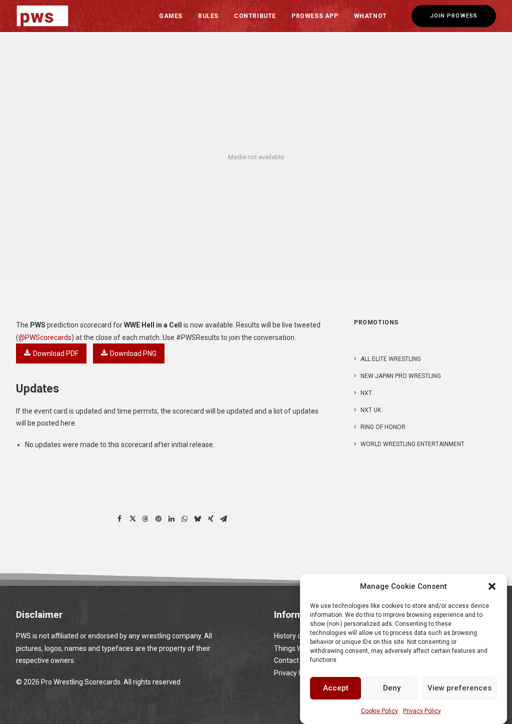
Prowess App (315, 16)
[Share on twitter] (132, 519)
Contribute (255, 16)
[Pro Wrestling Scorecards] (42, 16)
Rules (208, 16)
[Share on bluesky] (198, 519)
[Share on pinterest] (158, 519)
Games (170, 16)
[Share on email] (224, 519)
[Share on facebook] (120, 519)
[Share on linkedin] (172, 519)
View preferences (460, 687)
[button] (492, 586)
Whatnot (370, 16)
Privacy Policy (422, 710)
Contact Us (291, 660)
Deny (391, 687)
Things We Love (299, 648)
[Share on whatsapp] (184, 519)
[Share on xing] (210, 519)
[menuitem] (171, 16)
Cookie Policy (379, 710)
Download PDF (55, 353)
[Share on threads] (146, 519)
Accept (335, 687)
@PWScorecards (45, 337)
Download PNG (133, 353)
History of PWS (297, 636)
